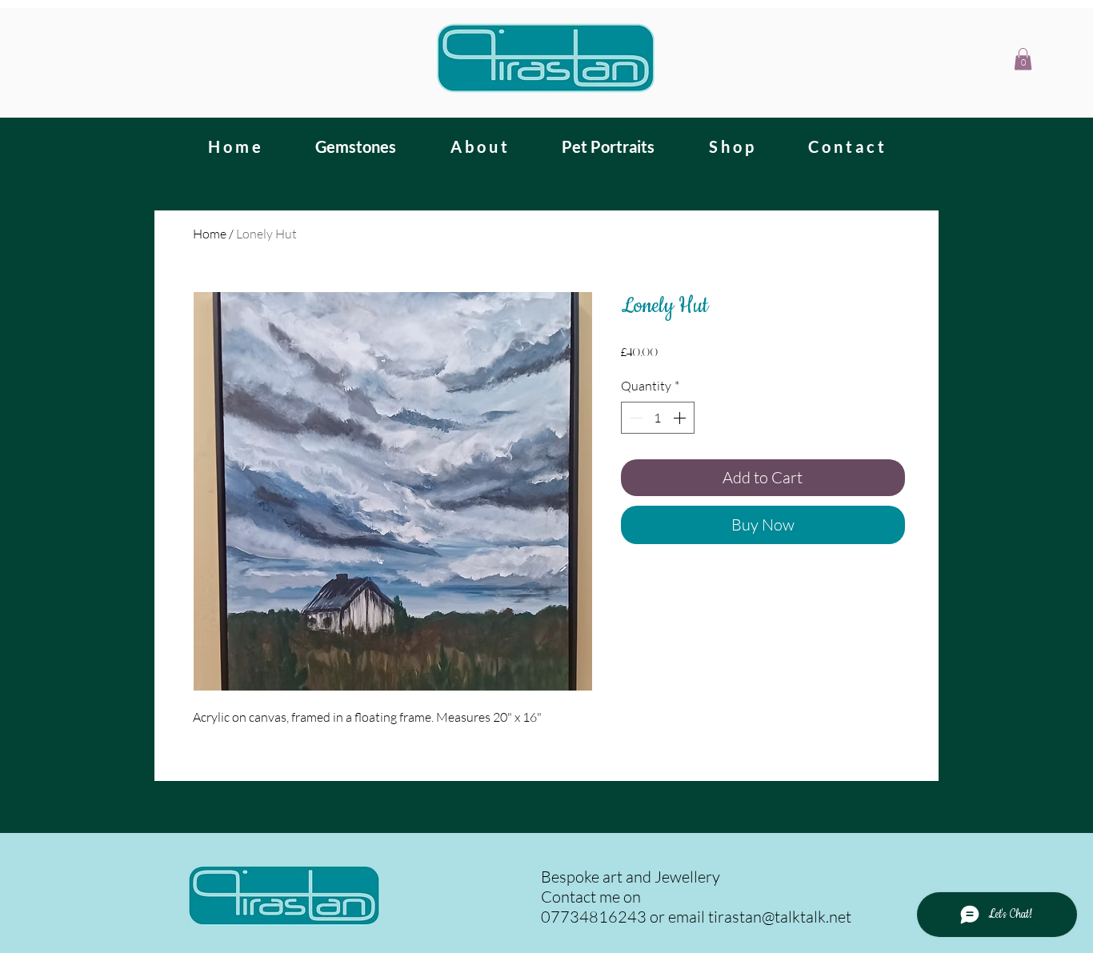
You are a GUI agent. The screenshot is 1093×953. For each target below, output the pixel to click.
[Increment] (681, 417)
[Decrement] (634, 417)
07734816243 (594, 917)
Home (209, 234)
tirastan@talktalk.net (779, 917)
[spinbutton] (658, 417)
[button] (1023, 59)
